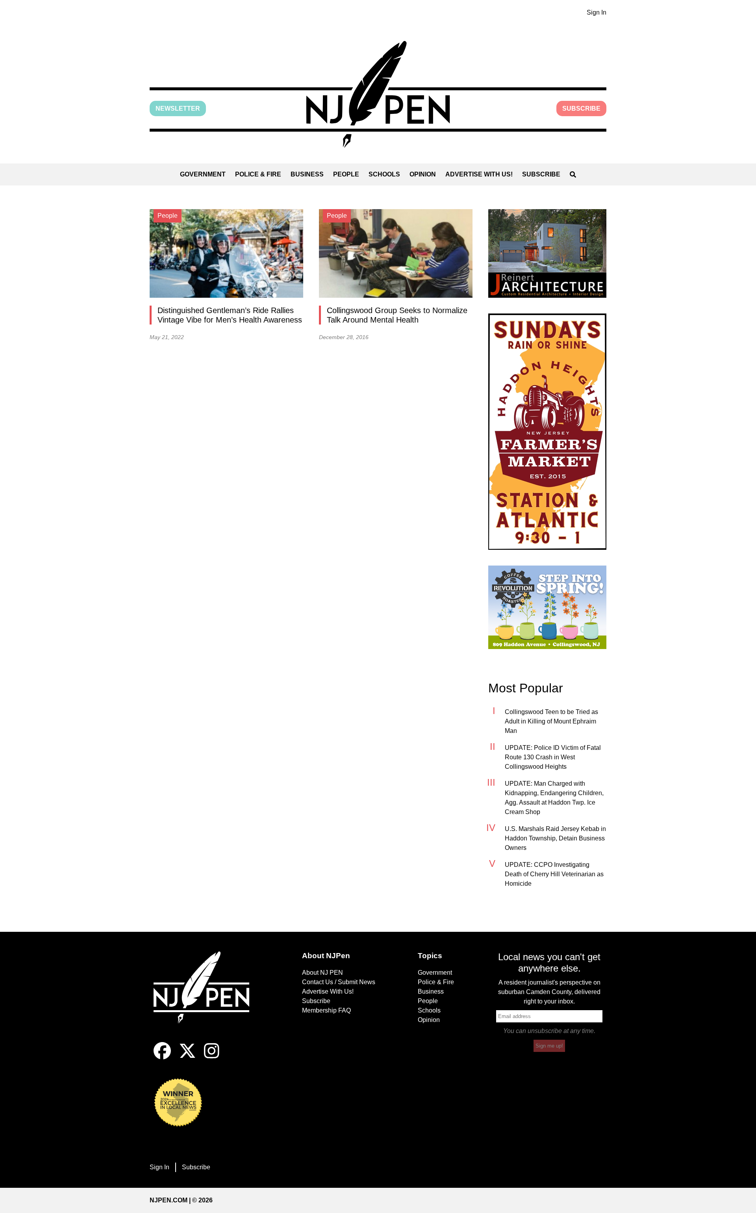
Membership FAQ (326, 1010)
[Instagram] (211, 1057)
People (346, 174)
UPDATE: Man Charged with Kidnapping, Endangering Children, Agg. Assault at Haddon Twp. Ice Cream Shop (554, 797)
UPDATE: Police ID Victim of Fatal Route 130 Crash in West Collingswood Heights (553, 757)
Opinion (423, 174)
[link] (547, 253)
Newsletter (178, 108)
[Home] (207, 996)
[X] (187, 1057)
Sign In (596, 12)
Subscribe (581, 108)
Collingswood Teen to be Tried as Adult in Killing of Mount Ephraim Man (551, 721)
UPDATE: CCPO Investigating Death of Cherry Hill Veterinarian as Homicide (554, 874)
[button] (378, 94)
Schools (384, 174)
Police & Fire (258, 174)
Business (307, 174)
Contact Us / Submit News (338, 982)
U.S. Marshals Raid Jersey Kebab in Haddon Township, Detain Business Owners (555, 838)
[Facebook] (162, 1057)
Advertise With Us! (479, 174)
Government (203, 174)
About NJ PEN (322, 972)
